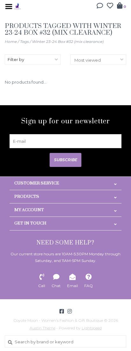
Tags (24, 41)
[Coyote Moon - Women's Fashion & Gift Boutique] (17, 5)
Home (11, 41)
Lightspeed (92, 328)
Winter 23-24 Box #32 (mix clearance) (68, 41)
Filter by (16, 59)
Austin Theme (42, 328)
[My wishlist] (110, 6)
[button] (100, 6)
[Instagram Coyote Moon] (69, 311)
